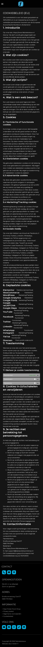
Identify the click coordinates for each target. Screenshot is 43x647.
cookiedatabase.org (10, 556)
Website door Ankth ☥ (10, 644)
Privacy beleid (8, 611)
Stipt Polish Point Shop (11, 609)
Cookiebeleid (8, 616)
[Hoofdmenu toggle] (2, 4)
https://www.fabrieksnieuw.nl (23, 32)
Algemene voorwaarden (12, 614)
